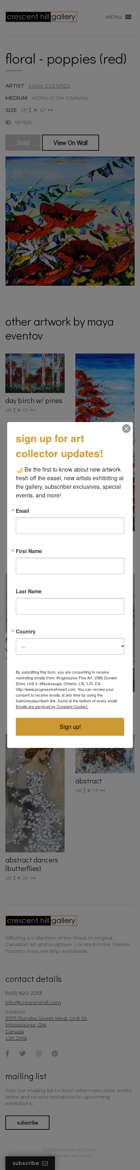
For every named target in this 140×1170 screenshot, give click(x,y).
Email (22, 510)
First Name (29, 550)
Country (26, 631)
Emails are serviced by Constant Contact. (52, 706)
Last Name (29, 591)
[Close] (126, 428)
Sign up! (70, 726)
